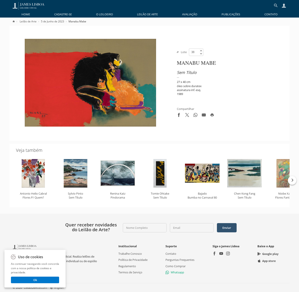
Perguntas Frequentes (179, 260)
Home (25, 14)
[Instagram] (228, 254)
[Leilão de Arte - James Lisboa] (28, 5)
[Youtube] (221, 254)
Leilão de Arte (147, 14)
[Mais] (292, 180)
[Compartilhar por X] (187, 116)
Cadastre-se (63, 14)
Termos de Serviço (130, 272)
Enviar (226, 228)
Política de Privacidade (133, 260)
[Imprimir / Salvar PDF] (212, 116)
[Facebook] (214, 254)
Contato (271, 14)
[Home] (16, 21)
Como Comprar (175, 266)
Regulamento (127, 266)
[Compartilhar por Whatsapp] (195, 116)
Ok (35, 280)
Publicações (231, 14)
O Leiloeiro (104, 14)
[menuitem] (25, 14)
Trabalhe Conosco (130, 254)
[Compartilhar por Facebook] (179, 116)
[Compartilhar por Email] (204, 116)
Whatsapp (177, 272)
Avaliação (189, 14)
